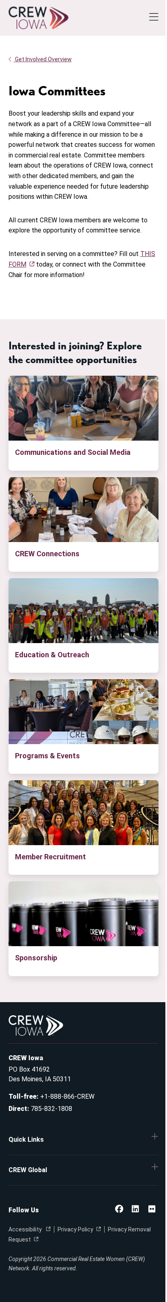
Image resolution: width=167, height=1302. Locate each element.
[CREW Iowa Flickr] (152, 1210)
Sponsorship (36, 957)
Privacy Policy (75, 1229)
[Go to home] (39, 17)
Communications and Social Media (73, 452)
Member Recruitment (50, 856)
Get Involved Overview (43, 59)
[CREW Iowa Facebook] (119, 1210)
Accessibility (26, 1229)
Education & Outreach (52, 654)
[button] (84, 1140)
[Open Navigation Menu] (153, 18)
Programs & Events (47, 755)
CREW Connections (47, 553)
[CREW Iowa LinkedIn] (135, 1210)
